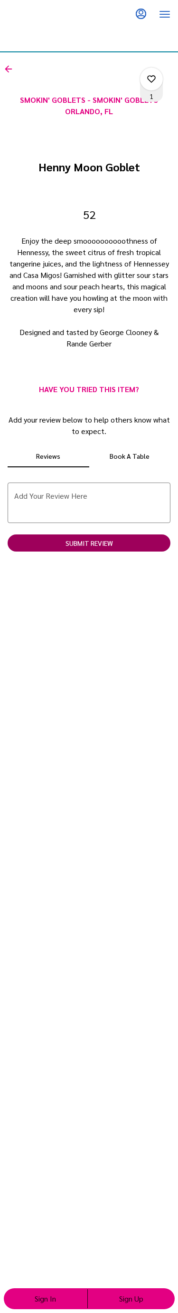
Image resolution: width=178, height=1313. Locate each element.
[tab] (48, 455)
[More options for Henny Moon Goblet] (151, 79)
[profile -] (141, 14)
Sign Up (131, 1298)
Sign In (45, 1298)
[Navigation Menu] (164, 14)
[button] (11, 69)
